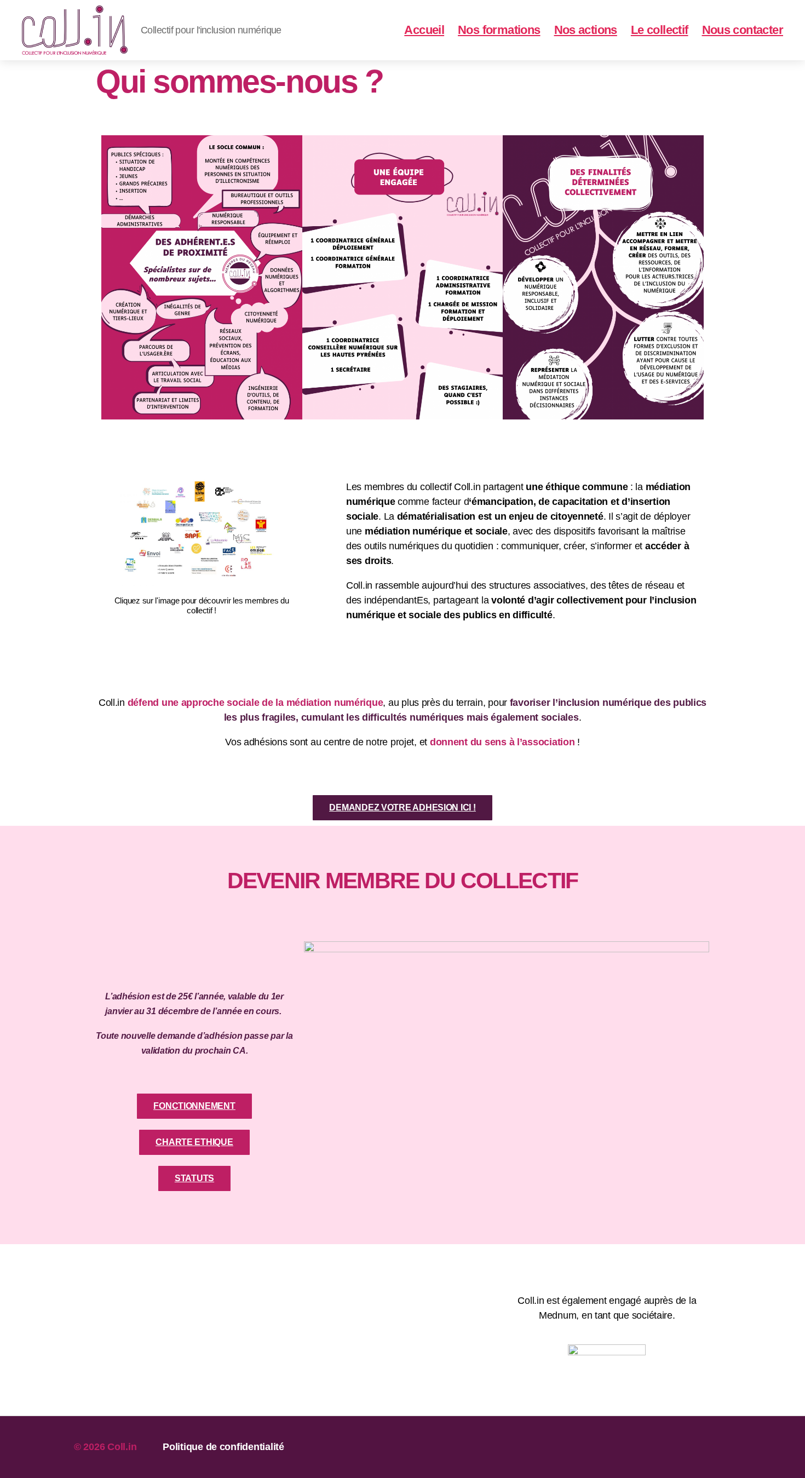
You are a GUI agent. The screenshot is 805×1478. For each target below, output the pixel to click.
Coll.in (121, 1446)
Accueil (424, 30)
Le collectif (659, 30)
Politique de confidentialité (223, 1446)
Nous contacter (742, 30)
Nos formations (499, 30)
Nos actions (585, 30)
